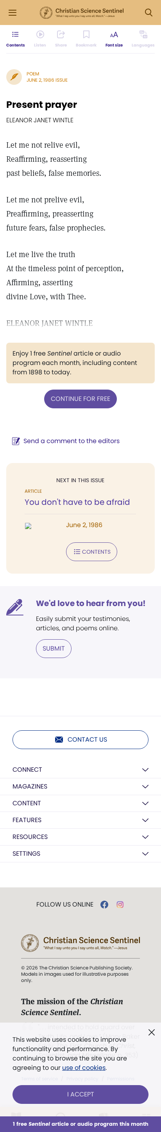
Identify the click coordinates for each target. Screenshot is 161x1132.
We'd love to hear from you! (91, 603)
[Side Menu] (12, 12)
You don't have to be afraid (77, 502)
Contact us (87, 739)
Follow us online (64, 904)
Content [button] (27, 803)
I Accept (80, 1094)
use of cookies (84, 1067)
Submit (54, 648)
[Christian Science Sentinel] (81, 13)
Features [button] (27, 819)
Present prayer (41, 104)
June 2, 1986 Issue (47, 80)
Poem (33, 73)
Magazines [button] (30, 786)
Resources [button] (30, 836)
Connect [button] (27, 769)
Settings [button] (26, 853)
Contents (96, 552)
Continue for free (80, 398)
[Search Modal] (148, 12)
